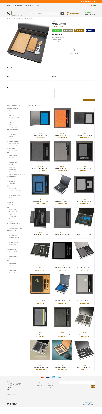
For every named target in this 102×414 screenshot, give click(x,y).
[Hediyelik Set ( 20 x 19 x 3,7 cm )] (62, 184)
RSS (38, 393)
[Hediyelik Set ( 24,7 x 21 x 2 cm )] (62, 118)
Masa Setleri (12, 157)
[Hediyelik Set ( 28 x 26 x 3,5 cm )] (62, 251)
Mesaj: (8, 87)
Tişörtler (11, 218)
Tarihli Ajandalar (12, 134)
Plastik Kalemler (12, 171)
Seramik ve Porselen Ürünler (15, 228)
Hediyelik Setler (29, 18)
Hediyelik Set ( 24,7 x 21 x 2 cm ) (62, 135)
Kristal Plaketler (12, 263)
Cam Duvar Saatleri (13, 200)
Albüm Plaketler (12, 268)
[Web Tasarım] (89, 402)
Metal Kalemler (12, 169)
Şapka (10, 214)
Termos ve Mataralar (14, 225)
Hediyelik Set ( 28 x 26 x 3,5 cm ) (62, 267)
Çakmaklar (11, 233)
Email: (53, 82)
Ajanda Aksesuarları (13, 138)
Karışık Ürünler (12, 244)
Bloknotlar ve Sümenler (14, 254)
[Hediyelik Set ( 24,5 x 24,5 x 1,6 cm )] (40, 151)
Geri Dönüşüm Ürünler (14, 145)
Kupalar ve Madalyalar (14, 272)
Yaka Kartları (12, 240)
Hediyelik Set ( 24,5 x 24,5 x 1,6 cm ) (40, 168)
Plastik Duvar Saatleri (14, 197)
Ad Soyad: (54, 70)
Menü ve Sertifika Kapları (14, 242)
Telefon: (8, 82)
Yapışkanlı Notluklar (13, 247)
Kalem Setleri (12, 167)
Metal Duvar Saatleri (13, 193)
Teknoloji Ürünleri (13, 127)
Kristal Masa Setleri (13, 160)
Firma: (8, 70)
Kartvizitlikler (12, 178)
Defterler (11, 136)
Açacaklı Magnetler (13, 235)
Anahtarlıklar (12, 183)
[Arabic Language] (95, 5)
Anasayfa (9, 5)
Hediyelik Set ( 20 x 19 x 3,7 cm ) (62, 201)
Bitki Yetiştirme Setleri (14, 143)
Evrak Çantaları (12, 209)
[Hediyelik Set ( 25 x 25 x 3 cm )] (40, 284)
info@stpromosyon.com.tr (87, 1)
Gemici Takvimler (13, 258)
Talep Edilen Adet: (55, 76)
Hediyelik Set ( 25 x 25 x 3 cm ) (40, 300)
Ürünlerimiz (18, 5)
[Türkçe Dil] (91, 5)
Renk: (8, 76)
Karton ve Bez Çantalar (14, 251)
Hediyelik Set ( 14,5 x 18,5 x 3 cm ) (84, 135)
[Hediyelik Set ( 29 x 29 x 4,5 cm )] (62, 350)
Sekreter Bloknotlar (13, 150)
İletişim (37, 5)
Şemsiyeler (11, 221)
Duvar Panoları (12, 204)
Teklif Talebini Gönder (89, 100)
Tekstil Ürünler (12, 216)
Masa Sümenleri (13, 155)
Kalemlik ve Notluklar (14, 162)
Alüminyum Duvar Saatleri (15, 190)
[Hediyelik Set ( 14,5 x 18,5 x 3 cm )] (84, 118)
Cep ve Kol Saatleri (13, 188)
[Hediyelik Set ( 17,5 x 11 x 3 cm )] (40, 218)
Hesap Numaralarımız (41, 387)
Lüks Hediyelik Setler (18, 18)
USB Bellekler (12, 124)
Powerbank (11, 115)
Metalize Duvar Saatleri (14, 195)
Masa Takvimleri (13, 256)
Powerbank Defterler (13, 120)
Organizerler (12, 131)
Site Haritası (39, 392)
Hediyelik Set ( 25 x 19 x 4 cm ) (40, 135)
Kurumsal (28, 5)
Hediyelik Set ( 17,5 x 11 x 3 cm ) (40, 234)
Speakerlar (11, 122)
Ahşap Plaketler (12, 270)
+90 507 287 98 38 (90, 14)
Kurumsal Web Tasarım (88, 404)
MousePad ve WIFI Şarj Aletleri (16, 117)
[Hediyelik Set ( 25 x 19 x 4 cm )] (40, 118)
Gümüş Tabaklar (13, 265)
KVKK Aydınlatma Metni (53, 388)
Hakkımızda (39, 385)
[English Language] (93, 5)
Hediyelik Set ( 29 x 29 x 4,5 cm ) (62, 367)
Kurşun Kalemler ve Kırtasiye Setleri (17, 174)
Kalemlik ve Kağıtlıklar (14, 237)
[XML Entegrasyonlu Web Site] (12, 403)
